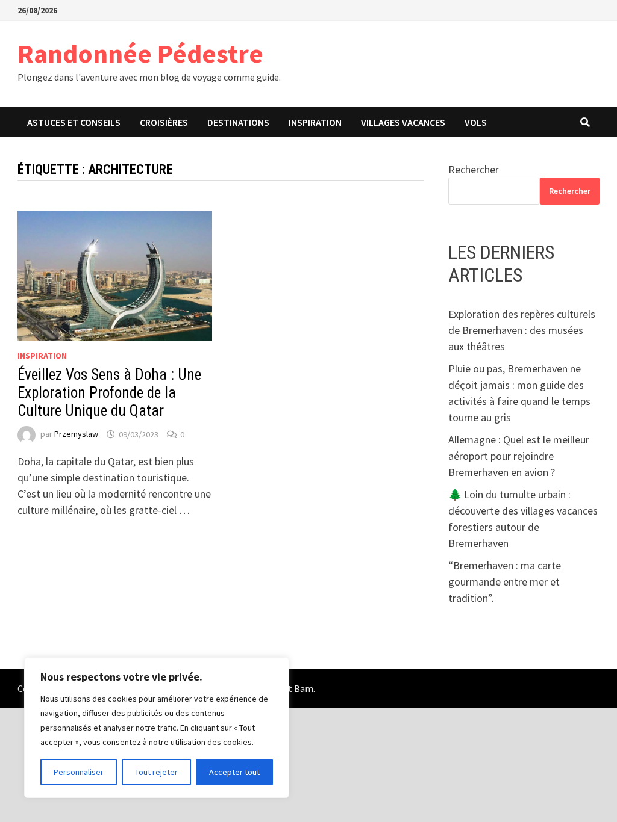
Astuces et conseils (74, 122)
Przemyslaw (76, 434)
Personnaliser (79, 772)
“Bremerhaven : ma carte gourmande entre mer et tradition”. (504, 581)
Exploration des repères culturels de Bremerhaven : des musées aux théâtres (521, 330)
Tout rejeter (156, 772)
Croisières (164, 122)
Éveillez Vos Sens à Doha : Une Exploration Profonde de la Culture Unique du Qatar (109, 392)
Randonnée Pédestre (140, 53)
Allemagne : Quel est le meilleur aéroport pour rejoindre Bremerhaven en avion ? (518, 456)
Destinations (238, 122)
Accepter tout (234, 772)
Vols (476, 122)
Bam (303, 688)
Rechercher (473, 169)
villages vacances (403, 122)
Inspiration (315, 122)
